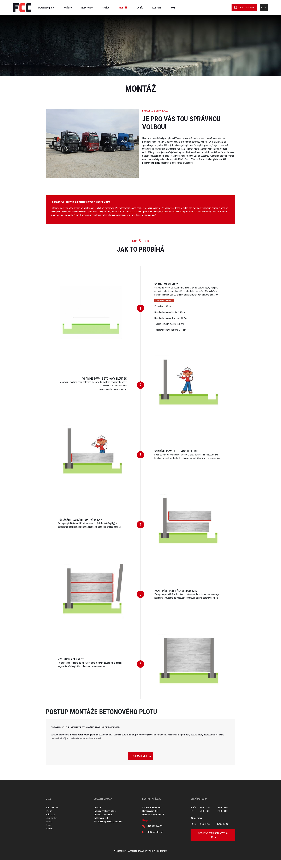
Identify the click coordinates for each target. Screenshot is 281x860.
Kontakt (156, 7)
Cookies (97, 807)
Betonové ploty (46, 7)
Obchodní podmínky (103, 814)
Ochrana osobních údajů (105, 811)
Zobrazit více (139, 756)
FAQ (173, 7)
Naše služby (51, 818)
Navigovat (146, 820)
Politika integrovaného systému (108, 821)
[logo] (22, 7)
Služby (105, 7)
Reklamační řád (101, 818)
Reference (87, 7)
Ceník (140, 7)
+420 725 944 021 (155, 826)
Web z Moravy (160, 850)
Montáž (123, 7)
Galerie (68, 7)
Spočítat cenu (246, 7)
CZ (262, 7)
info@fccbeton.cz (155, 832)
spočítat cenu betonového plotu (213, 835)
